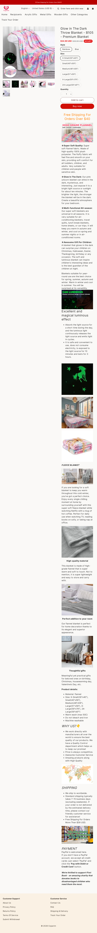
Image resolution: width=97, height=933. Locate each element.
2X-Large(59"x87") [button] (70, 85)
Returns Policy (9, 911)
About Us (7, 903)
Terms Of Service (10, 915)
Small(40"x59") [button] (69, 63)
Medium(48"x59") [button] (70, 69)
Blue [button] (77, 49)
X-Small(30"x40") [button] (70, 58)
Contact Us (55, 903)
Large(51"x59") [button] (69, 74)
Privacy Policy (9, 907)
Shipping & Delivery (59, 911)
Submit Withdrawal (11, 919)
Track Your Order (58, 915)
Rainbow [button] (66, 49)
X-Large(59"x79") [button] (70, 79)
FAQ (52, 907)
